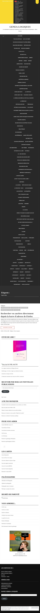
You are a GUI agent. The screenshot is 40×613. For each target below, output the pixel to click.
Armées (30, 57)
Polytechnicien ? (22, 281)
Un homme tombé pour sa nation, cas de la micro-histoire (23, 112)
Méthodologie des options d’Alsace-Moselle (20, 106)
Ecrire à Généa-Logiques (6, 571)
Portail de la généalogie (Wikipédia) (8, 438)
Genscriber (23, 256)
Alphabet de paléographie (6, 483)
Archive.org (4, 506)
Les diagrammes (29, 188)
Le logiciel (25, 209)
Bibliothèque (22, 129)
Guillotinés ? (24, 268)
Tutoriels (27, 150)
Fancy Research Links (23, 194)
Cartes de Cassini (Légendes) (7, 468)
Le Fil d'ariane (4, 435)
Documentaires (13, 147)
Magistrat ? (22, 275)
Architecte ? (28, 262)
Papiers (30, 60)
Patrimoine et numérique (6, 523)
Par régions (31, 147)
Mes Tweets (4, 397)
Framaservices (16, 237)
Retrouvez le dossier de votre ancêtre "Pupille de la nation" (13, 413)
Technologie (17, 48)
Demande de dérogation (23, 163)
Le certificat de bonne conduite (28, 93)
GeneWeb (26, 203)
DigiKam (21, 250)
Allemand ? (20, 262)
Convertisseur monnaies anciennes (8, 430)
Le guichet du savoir (5, 518)
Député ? (12, 268)
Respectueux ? (13, 281)
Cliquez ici (5, 391)
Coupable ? (29, 265)
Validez (4, 598)
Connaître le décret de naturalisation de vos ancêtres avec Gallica (14, 404)
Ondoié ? (22, 278)
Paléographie (27, 63)
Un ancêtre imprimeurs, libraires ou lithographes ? (19, 6)
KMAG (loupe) (24, 237)
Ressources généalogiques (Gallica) (8, 441)
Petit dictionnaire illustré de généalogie (9, 526)
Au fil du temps (15, 307)
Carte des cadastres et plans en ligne (8, 460)
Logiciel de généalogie (6, 585)
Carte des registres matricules (7, 463)
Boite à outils (21, 234)
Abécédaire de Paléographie (7, 480)
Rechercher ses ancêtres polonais (23, 122)
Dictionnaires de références (18, 134)
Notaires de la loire (18, 150)
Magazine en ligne (23, 166)
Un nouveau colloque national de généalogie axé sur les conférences (19, 3)
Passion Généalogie (5, 520)
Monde (25, 60)
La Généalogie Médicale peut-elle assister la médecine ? (23, 100)
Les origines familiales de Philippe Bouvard (10, 368)
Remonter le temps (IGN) (6, 471)
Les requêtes (27, 191)
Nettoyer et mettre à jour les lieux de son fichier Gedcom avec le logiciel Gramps (25, 222)
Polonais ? (28, 278)
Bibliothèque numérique (6, 586)
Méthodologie (27, 45)
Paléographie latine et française (7, 486)
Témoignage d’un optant (30, 106)
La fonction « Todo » (19, 188)
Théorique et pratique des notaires (8, 488)
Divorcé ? (18, 268)
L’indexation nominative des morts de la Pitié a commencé (13, 376)
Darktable (15, 250)
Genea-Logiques (20, 27)
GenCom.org (4, 433)
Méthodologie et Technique (7, 309)
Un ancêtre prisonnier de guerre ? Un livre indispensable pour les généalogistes (19, 10)
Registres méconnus (18, 45)
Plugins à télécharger (23, 197)
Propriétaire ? (17, 284)
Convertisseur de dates (6, 427)
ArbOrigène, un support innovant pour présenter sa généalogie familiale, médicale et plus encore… (19, 14)
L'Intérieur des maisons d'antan (7, 515)
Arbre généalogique (23, 57)
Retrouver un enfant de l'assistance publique (10, 415)
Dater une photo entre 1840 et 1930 (18, 93)
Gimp (25, 250)
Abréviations (20, 63)
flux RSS (3, 574)
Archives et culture (5, 509)
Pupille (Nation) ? (26, 284)
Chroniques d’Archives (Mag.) (25, 169)
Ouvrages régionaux (19, 141)
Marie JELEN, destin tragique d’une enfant (23, 116)
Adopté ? (15, 262)
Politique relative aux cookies (6, 609)
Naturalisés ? (16, 278)
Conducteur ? (15, 265)
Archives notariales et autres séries (22, 42)
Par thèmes (24, 147)
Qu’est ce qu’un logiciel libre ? (21, 178)
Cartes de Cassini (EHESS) (7, 466)
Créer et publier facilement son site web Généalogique (25, 214)
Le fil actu (12, 364)
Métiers (20, 60)
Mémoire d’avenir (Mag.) (25, 172)
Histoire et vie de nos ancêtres (29, 140)
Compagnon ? (22, 265)
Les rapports (20, 191)
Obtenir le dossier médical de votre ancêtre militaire (23, 87)
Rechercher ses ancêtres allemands (23, 78)
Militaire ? (29, 275)
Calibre (23, 231)
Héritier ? (31, 268)
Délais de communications (23, 160)
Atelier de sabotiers (5, 512)
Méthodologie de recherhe (6, 583)
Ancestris (20, 203)
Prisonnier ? (30, 281)
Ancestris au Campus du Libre (7, 373)
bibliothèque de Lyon (23, 555)
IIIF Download (31, 250)
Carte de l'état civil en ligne (7, 457)
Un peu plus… (22, 51)
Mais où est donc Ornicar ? (6, 573)
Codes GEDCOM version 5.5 (7, 424)
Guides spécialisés (27, 135)
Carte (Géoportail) (5, 454)
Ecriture (27, 240)
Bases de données (25, 48)
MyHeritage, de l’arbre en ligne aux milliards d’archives (12, 370)
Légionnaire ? (15, 275)
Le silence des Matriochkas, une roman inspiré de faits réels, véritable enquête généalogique (19, 20)
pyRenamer (31, 237)
